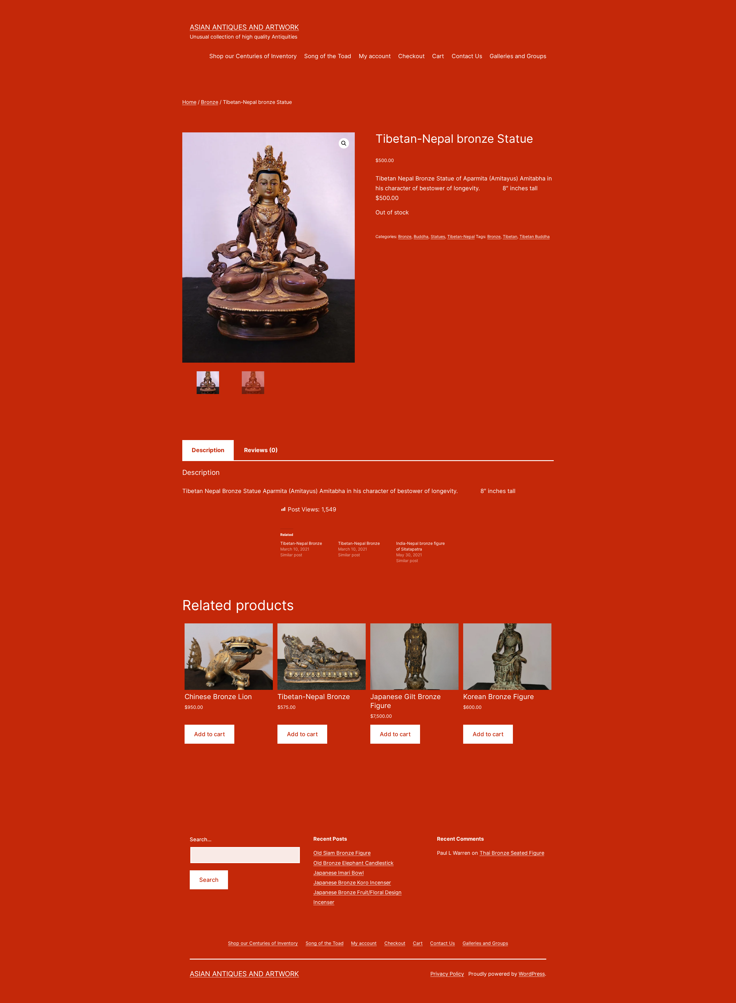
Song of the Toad (327, 56)
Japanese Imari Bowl (338, 873)
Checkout (411, 56)
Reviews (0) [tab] (261, 450)
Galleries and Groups (518, 56)
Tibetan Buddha (535, 236)
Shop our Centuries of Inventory (253, 56)
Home (189, 102)
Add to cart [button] (209, 734)
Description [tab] (208, 450)
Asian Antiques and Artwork (244, 27)
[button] (344, 143)
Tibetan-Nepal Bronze (301, 543)
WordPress (532, 974)
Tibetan (510, 236)
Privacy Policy (447, 974)
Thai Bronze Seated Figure (512, 853)
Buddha (421, 236)
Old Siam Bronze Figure (342, 853)
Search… (201, 839)
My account (375, 56)
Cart (438, 56)
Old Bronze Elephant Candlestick (353, 863)
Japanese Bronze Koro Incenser (352, 883)
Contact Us (467, 56)
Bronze (209, 102)
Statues (438, 236)
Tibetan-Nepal (461, 236)
